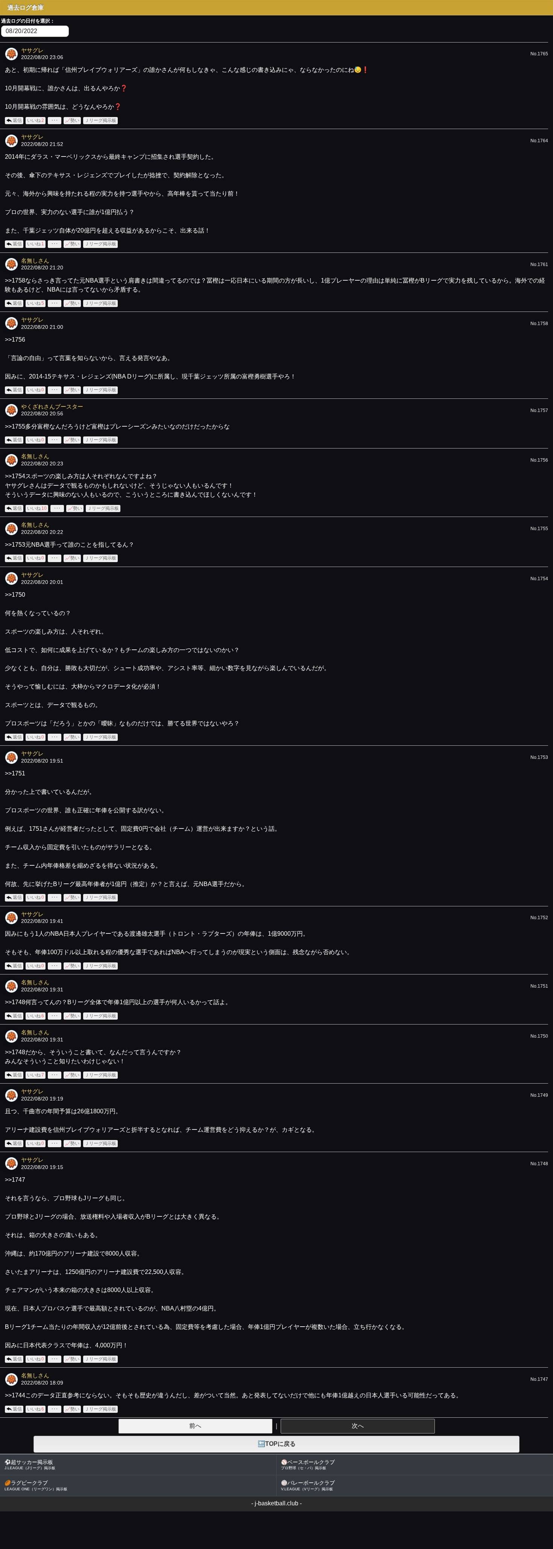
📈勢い (72, 120)
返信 (17, 120)
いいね (35, 120)
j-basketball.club (276, 1503)
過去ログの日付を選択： (28, 21)
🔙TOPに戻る (277, 1444)
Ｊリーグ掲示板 (100, 120)
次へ (358, 1426)
